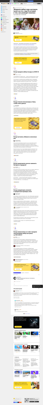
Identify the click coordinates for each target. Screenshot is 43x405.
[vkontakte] (16, 402)
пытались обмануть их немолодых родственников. (24, 44)
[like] (16, 298)
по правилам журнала (25, 285)
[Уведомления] (35, 3)
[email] (14, 402)
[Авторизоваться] (41, 3)
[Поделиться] (20, 16)
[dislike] (18, 298)
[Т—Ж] (5, 3)
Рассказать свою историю (17, 261)
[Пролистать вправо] (39, 333)
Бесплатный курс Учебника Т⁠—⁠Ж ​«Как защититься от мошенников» (23, 246)
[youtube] (19, 402)
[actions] (20, 298)
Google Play (32, 401)
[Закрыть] (42, 285)
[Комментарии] (17, 208)
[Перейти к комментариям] (18, 361)
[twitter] (18, 402)
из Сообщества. (25, 53)
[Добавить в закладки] (18, 208)
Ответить (15, 298)
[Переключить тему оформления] (36, 3)
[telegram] (15, 402)
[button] (42, 0)
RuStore (36, 401)
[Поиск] (33, 3)
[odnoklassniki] (21, 402)
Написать (39, 3)
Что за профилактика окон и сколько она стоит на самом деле (22, 207)
